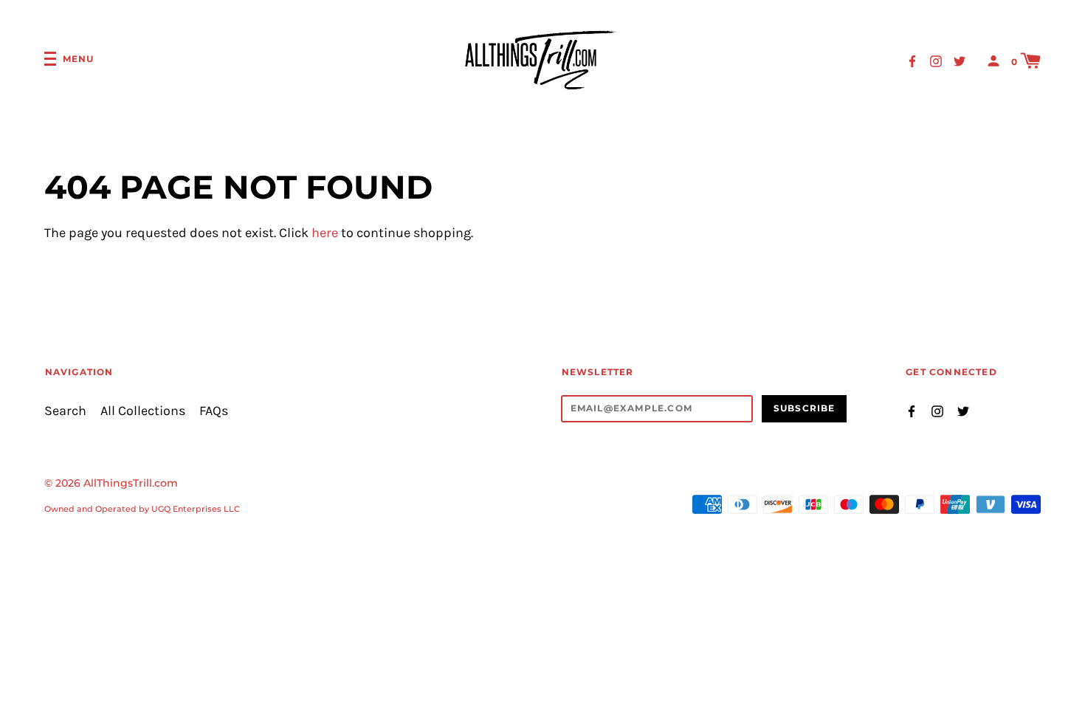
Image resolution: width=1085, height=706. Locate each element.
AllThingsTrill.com (130, 483)
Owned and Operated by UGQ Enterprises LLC (142, 509)
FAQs (213, 411)
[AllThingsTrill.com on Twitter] (959, 60)
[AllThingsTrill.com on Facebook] (912, 60)
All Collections (142, 411)
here (324, 233)
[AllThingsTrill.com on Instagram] (936, 60)
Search (65, 411)
